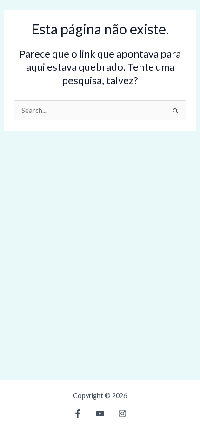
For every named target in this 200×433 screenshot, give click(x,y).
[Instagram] (122, 413)
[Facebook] (77, 413)
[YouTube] (100, 413)
